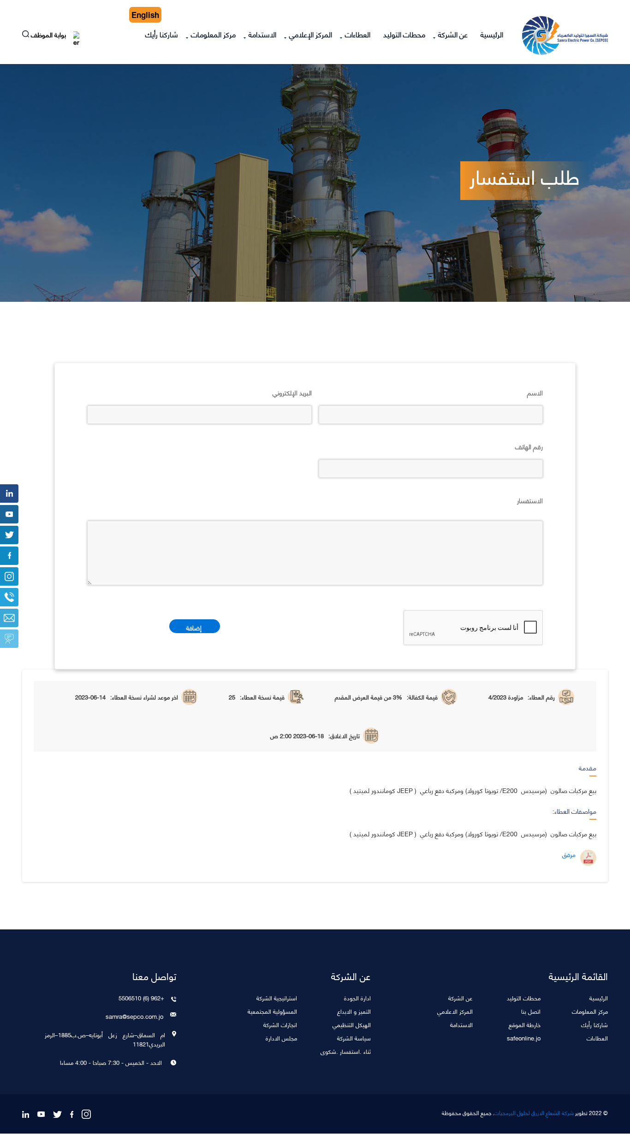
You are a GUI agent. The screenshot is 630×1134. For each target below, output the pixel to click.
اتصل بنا (531, 1010)
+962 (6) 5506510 (141, 997)
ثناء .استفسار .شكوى (346, 1050)
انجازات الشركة (280, 1024)
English (145, 14)
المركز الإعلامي (310, 34)
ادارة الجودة (357, 997)
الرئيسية (492, 34)
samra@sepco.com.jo (134, 1016)
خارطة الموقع (525, 1024)
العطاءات (357, 34)
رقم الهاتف (529, 446)
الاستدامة (262, 34)
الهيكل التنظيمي (352, 1024)
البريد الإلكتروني (292, 392)
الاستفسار (530, 500)
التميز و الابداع (354, 1010)
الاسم (535, 392)
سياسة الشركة (354, 1037)
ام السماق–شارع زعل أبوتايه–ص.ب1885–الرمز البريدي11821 (105, 1039)
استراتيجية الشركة (276, 997)
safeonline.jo (524, 1037)
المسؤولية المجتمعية (272, 1010)
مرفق (569, 854)
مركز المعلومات (213, 34)
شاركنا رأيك (161, 34)
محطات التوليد (404, 34)
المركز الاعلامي (455, 1010)
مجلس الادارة (281, 1037)
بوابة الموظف (49, 35)
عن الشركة (453, 34)
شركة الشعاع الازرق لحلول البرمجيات (534, 1113)
